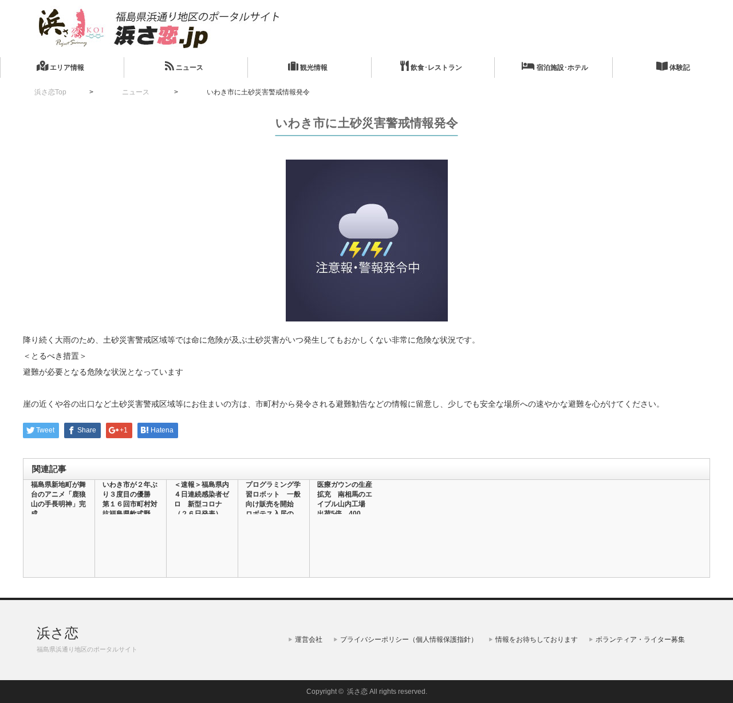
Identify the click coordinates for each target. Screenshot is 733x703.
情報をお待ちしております (536, 640)
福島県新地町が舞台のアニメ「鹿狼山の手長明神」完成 (58, 499)
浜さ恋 (57, 633)
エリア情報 (66, 67)
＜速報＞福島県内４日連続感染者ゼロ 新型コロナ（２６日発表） (201, 499)
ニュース (188, 67)
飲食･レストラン (435, 67)
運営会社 (308, 640)
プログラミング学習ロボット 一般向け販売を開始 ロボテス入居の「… (273, 503)
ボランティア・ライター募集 (640, 640)
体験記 (679, 67)
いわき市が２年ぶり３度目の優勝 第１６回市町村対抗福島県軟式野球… (130, 503)
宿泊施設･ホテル (561, 67)
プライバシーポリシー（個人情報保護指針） (409, 640)
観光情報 (313, 67)
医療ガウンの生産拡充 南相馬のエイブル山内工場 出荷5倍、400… (344, 499)
